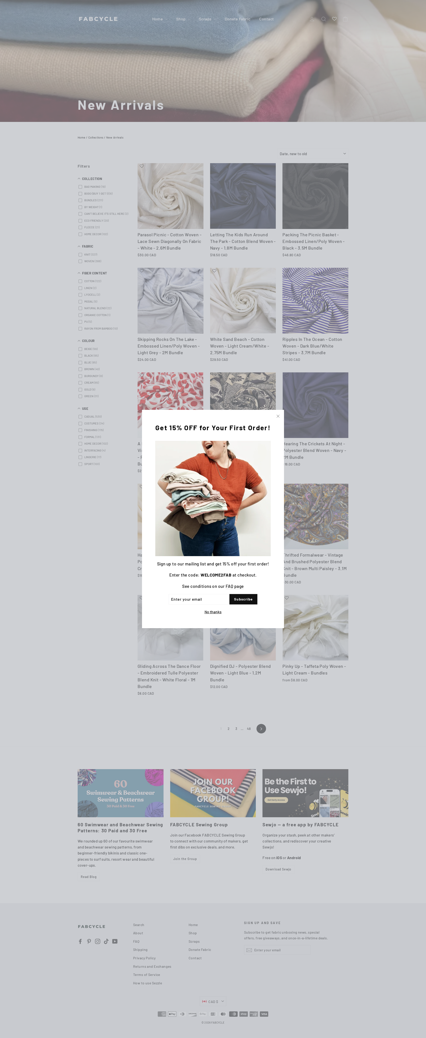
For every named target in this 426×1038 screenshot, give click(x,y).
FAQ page (235, 586)
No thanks (213, 612)
